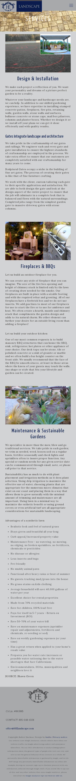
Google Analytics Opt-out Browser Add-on (44, 776)
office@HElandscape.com (20, 728)
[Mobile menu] (71, 5)
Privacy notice (60, 737)
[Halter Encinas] (21, 5)
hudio (48, 737)
